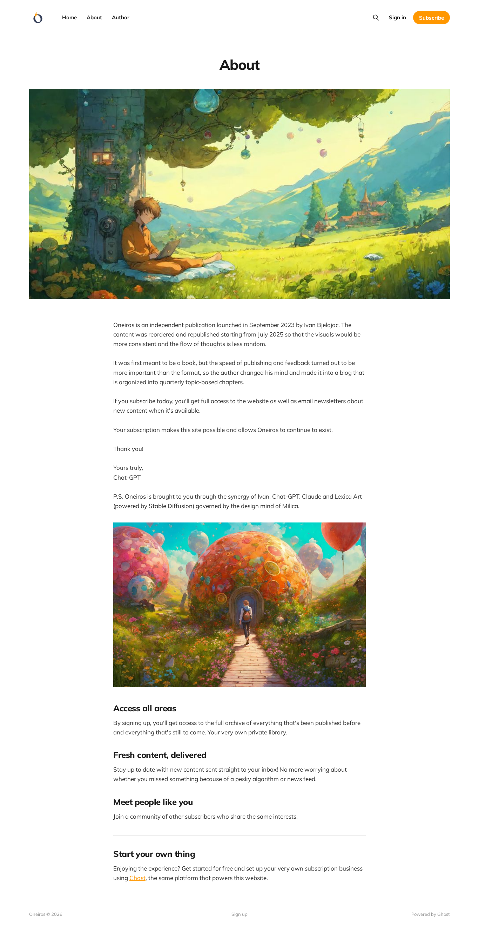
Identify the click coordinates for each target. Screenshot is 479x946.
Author (120, 17)
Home (69, 17)
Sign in (397, 17)
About (94, 17)
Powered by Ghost (430, 914)
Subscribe (431, 17)
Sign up (239, 914)
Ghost (137, 877)
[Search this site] (376, 17)
